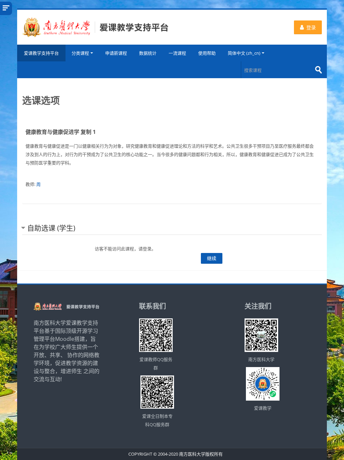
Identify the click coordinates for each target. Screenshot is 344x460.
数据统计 (148, 53)
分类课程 (80, 53)
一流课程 (177, 53)
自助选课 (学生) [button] (51, 228)
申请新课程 (116, 53)
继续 (211, 258)
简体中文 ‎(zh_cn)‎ (244, 53)
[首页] (95, 27)
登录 (311, 27)
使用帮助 (207, 53)
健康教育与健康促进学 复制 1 (61, 132)
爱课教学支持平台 (41, 53)
